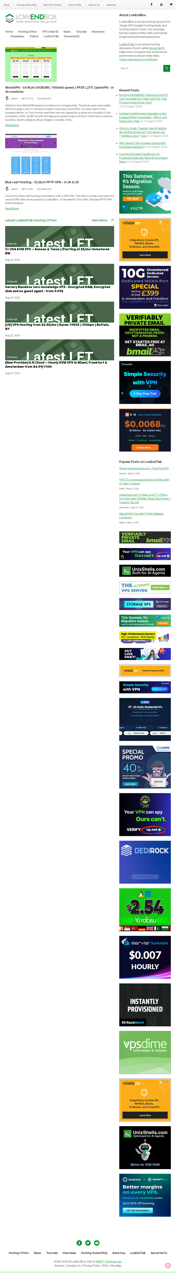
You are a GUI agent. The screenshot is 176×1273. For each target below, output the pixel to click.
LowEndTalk (51, 36)
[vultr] (145, 212)
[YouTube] (161, 4)
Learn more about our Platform (138, 59)
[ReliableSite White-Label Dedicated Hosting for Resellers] (145, 260)
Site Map (116, 1265)
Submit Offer (74, 4)
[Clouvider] (145, 307)
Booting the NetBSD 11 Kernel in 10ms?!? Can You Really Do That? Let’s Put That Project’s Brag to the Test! (143, 98)
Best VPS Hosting (52, 4)
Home (9, 31)
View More (99, 220)
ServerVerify (72, 36)
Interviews (98, 31)
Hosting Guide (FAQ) (26, 4)
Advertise (111, 4)
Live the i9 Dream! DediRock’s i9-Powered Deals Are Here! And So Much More (143, 157)
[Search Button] (166, 68)
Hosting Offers (27, 31)
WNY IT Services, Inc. (109, 1261)
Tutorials (81, 31)
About (6, 4)
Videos (33, 36)
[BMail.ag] (145, 355)
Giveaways (17, 36)
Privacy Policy (91, 1265)
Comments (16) (44, 98)
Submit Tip (94, 4)
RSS (105, 1265)
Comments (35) (44, 189)
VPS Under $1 (50, 31)
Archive (59, 1265)
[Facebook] (151, 4)
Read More (12, 125)
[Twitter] (171, 4)
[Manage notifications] (168, 1265)
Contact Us (74, 1265)
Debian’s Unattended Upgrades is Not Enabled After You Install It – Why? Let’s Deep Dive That (143, 117)
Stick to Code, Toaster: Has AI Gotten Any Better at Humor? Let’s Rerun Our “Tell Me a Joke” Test (143, 132)
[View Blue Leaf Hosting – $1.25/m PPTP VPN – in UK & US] (31, 175)
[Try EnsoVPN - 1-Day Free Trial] (145, 403)
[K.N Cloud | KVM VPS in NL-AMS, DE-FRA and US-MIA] (145, 450)
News (67, 31)
